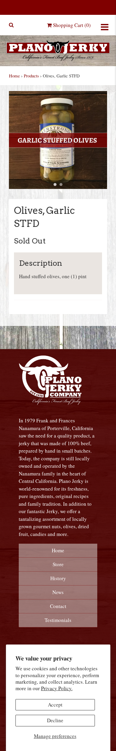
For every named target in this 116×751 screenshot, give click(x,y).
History (58, 578)
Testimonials (58, 620)
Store (58, 564)
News (58, 592)
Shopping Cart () (71, 25)
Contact (58, 606)
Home (14, 76)
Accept (55, 704)
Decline (55, 720)
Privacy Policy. (57, 688)
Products (31, 76)
